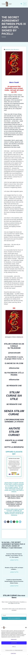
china (12, 49)
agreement (7, 49)
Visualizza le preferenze (14, 650)
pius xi (17, 49)
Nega (14, 646)
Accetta (14, 642)
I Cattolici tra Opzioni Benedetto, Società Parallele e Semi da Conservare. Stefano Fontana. (14, 581)
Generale (4, 36)
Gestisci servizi (13, 639)
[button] (26, 627)
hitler (15, 49)
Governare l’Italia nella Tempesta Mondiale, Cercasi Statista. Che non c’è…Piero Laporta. (14, 555)
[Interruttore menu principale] (24, 3)
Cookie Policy (13, 653)
